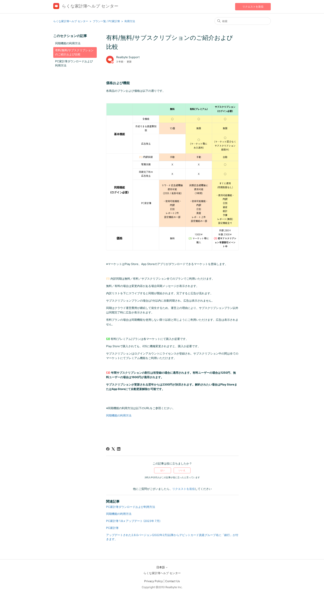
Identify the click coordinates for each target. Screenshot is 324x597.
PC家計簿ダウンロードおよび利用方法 (74, 63)
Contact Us (172, 581)
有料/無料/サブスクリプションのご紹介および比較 (74, 52)
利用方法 (129, 21)
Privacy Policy (153, 581)
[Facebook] (108, 449)
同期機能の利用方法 (67, 43)
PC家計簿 (112, 528)
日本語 (161, 567)
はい (162, 470)
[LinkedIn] (118, 449)
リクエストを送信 (252, 6)
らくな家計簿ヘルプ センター (70, 21)
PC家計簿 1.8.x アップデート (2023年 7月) (133, 521)
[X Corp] (113, 449)
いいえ (182, 470)
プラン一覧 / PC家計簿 (106, 21)
